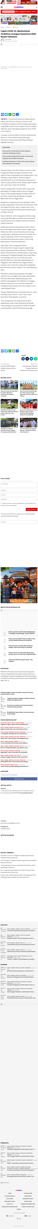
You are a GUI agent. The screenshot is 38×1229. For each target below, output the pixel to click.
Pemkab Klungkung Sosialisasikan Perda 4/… (21, 985)
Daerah (17, 722)
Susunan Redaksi (10, 1196)
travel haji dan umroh (7, 865)
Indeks (19, 1209)
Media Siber (28, 1196)
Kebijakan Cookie (9, 1201)
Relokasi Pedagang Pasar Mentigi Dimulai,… (21, 977)
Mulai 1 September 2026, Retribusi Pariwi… (20, 1163)
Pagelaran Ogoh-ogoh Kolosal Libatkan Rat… (15, 724)
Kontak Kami (28, 1201)
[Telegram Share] (31, 359)
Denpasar (11, 727)
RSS (20, 1219)
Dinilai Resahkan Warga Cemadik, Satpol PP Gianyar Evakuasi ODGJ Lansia (17, 693)
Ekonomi (11, 741)
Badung (9, 722)
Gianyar (17, 929)
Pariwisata (10, 936)
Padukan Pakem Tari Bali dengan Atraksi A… (21, 938)
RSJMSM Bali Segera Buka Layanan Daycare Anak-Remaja (20, 713)
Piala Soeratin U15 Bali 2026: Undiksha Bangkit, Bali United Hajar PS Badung (21, 646)
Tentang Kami (28, 1193)
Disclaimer (9, 1198)
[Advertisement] (19, 92)
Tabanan (16, 741)
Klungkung (23, 975)
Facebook (10, 1216)
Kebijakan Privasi (28, 1198)
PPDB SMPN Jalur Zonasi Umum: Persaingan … (15, 761)
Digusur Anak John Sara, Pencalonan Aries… (15, 729)
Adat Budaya (4, 722)
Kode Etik (10, 1204)
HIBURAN (22, 722)
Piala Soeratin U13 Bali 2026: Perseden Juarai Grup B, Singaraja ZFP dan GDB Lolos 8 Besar (28, 393)
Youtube (29, 1216)
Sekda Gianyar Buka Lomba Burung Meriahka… (22, 951)
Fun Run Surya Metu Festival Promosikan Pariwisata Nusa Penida (20, 706)
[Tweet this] (27, 359)
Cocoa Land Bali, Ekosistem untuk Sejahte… (15, 743)
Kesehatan (28, 1167)
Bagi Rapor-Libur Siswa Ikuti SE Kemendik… (14, 752)
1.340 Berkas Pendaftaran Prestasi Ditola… (14, 734)
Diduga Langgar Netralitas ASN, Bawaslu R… (15, 757)
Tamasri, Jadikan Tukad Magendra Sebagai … (21, 959)
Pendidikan (22, 732)
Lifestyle (22, 929)
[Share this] (23, 359)
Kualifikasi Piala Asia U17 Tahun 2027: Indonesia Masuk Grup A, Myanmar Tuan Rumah (9, 412)
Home (9, 1193)
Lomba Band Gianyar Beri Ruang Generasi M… (21, 944)
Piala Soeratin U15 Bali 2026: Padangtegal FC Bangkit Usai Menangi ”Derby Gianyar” (22, 632)
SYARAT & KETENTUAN (28, 1206)
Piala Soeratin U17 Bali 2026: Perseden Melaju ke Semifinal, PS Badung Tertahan (9, 393)
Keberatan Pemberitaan (28, 1204)
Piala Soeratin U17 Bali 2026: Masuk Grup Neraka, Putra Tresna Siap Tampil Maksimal (22, 653)
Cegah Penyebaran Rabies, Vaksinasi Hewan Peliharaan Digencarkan (21, 699)
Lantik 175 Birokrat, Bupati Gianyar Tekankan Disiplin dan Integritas (28, 430)
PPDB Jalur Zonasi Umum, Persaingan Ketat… (15, 738)
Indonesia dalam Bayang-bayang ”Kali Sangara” (21, 660)
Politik (21, 727)
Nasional (16, 727)
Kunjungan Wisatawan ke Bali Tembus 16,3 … (21, 1176)
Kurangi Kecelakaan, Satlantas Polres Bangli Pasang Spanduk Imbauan (8, 430)
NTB (15, 755)
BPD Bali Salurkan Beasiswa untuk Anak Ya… (21, 971)
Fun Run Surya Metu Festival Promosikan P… (21, 1170)
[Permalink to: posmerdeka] (2, 40)
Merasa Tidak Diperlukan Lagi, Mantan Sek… (15, 748)
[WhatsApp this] (35, 359)
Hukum (11, 764)
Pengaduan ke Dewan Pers (10, 1206)
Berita (13, 722)
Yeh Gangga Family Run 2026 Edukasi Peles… (21, 992)
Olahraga (21, 1168)
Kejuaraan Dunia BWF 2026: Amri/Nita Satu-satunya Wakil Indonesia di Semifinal (22, 639)
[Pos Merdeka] (19, 7)
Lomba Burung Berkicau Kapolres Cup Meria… (21, 930)
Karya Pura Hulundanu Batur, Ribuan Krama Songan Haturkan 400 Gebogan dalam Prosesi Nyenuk (28, 412)
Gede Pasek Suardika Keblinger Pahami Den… (15, 766)
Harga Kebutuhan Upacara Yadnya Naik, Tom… (21, 998)
